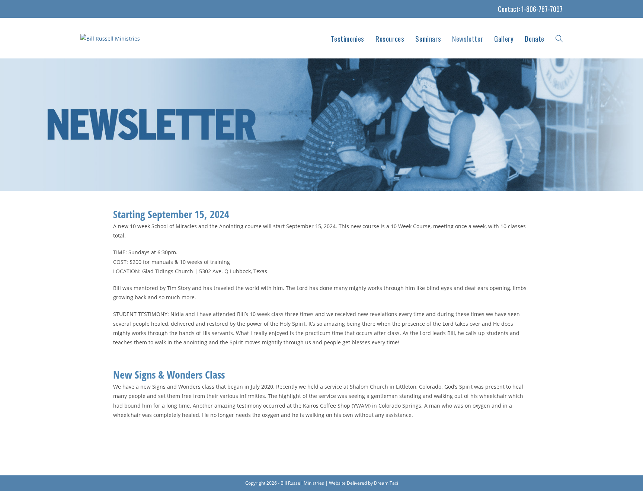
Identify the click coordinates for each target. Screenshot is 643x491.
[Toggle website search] (559, 38)
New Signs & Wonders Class (169, 374)
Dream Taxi (386, 483)
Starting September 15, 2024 (171, 214)
